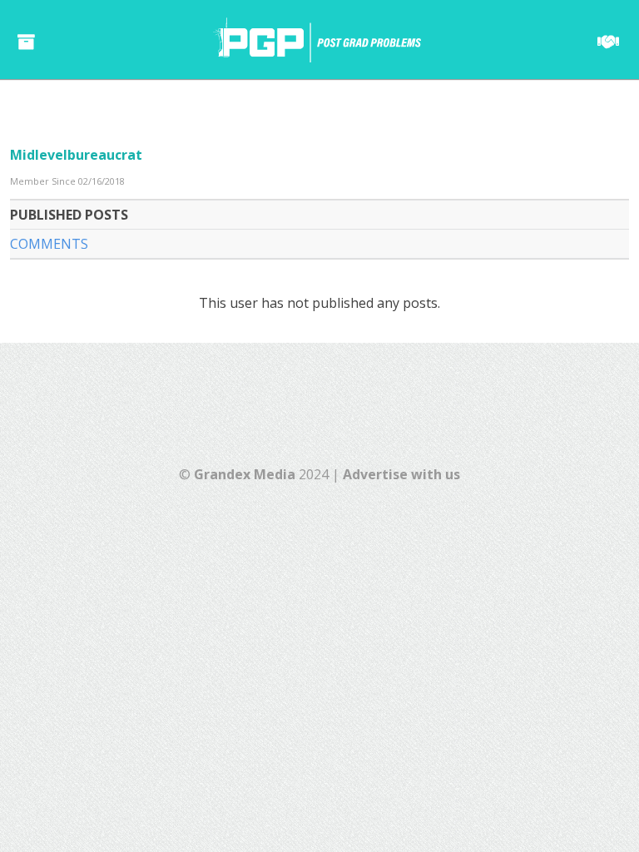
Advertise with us (401, 474)
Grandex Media (244, 474)
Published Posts (69, 215)
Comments (49, 244)
